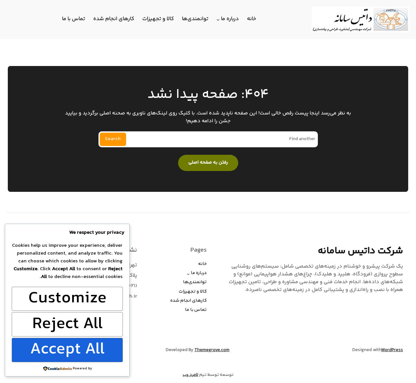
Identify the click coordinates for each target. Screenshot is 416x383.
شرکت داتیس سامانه (360, 251)
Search (113, 139)
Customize (67, 299)
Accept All (67, 350)
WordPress (392, 350)
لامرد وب (190, 374)
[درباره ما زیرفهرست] (218, 19)
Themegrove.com (211, 350)
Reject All (67, 324)
